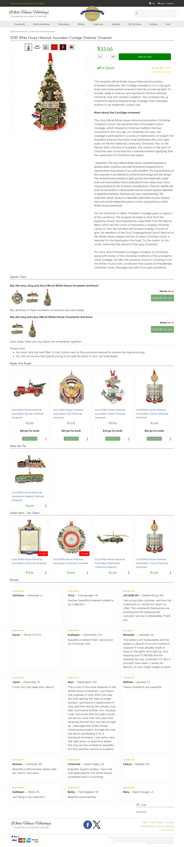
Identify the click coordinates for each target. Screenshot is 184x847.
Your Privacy (167, 830)
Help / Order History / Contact (158, 822)
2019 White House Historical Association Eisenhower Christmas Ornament (110, 563)
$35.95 (71, 572)
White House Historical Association (42, 31)
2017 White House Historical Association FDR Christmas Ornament (68, 414)
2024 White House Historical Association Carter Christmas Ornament (110, 414)
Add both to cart (30, 439)
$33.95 (30, 422)
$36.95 (113, 422)
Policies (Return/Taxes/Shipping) (157, 826)
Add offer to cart (162, 297)
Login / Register (167, 3)
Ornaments (24, 31)
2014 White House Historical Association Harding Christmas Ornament (28, 496)
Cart (153, 3)
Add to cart (145, 56)
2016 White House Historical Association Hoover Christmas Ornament (28, 414)
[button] (87, 841)
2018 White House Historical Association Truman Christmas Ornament (152, 414)
